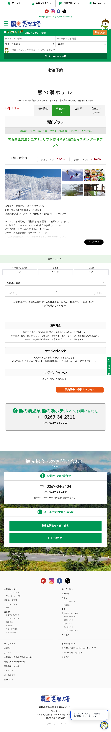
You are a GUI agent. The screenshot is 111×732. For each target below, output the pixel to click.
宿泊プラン (60, 110)
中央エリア (68, 623)
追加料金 (42, 131)
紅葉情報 (9, 625)
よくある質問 (9, 675)
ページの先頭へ (109, 368)
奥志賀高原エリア (70, 616)
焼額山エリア (68, 620)
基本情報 (43, 108)
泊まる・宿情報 (10, 600)
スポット (65, 598)
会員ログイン (9, 680)
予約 (7, 608)
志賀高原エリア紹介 (70, 613)
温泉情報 (65, 594)
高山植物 (9, 622)
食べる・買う (67, 589)
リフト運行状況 (11, 629)
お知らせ (8, 648)
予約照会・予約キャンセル (80, 389)
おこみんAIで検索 (57, 56)
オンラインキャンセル (81, 131)
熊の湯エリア (68, 627)
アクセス (16, 3)
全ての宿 (101, 33)
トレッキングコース (13, 618)
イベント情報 (11, 632)
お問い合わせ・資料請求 (72, 653)
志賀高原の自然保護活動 (14, 662)
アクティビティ (10, 604)
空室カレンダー (96, 110)
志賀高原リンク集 (11, 666)
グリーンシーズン (12, 592)
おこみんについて (11, 653)
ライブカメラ (9, 644)
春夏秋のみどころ (12, 615)
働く (63, 609)
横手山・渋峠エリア (71, 630)
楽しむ (7, 612)
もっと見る (94, 242)
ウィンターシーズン (13, 596)
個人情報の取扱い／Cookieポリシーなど (79, 648)
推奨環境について (69, 644)
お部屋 (78, 108)
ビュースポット (69, 601)
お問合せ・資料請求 (58, 525)
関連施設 (67, 605)
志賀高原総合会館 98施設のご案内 (18, 657)
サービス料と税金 (58, 131)
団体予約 (58, 538)
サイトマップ (9, 671)
